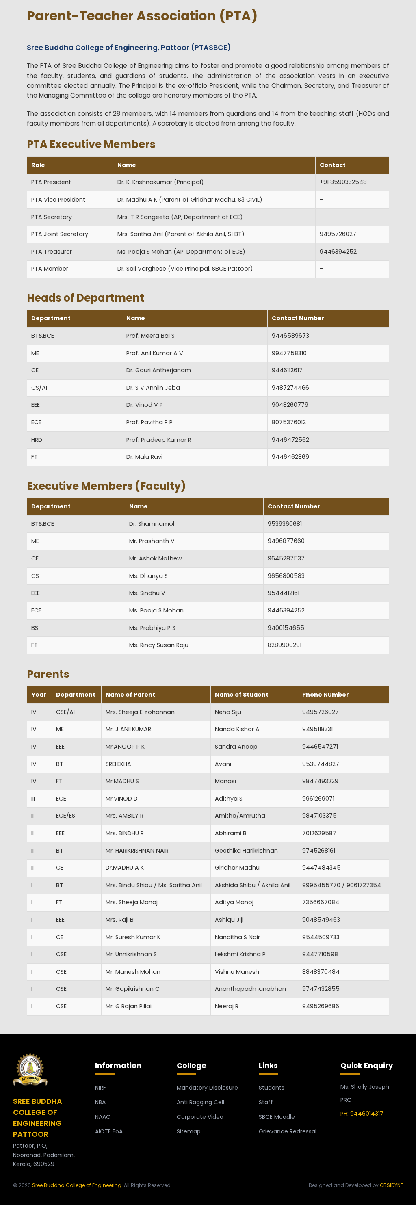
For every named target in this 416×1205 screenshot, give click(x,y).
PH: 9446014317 (362, 1113)
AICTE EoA (109, 1131)
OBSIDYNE (391, 1185)
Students (271, 1087)
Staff (266, 1102)
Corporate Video (200, 1117)
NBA (100, 1102)
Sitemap (189, 1131)
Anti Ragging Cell (200, 1102)
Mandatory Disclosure (207, 1087)
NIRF (100, 1087)
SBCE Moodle (277, 1117)
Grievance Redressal (287, 1131)
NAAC (102, 1117)
